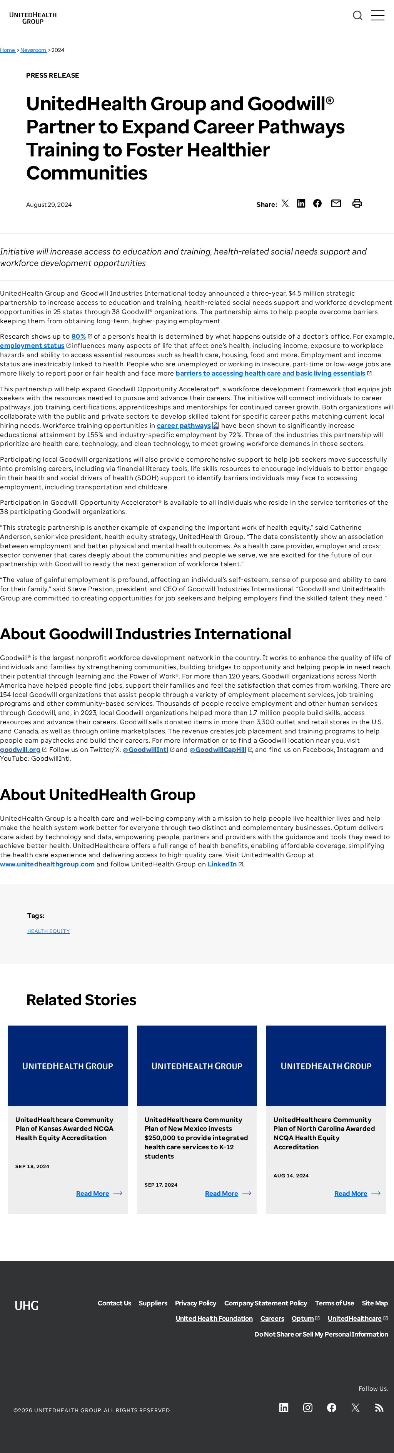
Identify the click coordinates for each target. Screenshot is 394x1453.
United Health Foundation (214, 1318)
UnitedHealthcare (355, 1318)
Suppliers (153, 1302)
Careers (272, 1318)
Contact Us (114, 1302)
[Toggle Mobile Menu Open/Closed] (377, 15)
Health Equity (48, 931)
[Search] (357, 15)
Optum (303, 1318)
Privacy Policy (196, 1302)
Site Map (375, 1302)
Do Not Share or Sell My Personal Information (321, 1334)
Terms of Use (334, 1302)
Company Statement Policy (265, 1302)
